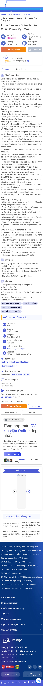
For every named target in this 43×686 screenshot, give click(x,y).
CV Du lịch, (27, 581)
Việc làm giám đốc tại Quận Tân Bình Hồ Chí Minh (11, 534)
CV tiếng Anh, (19, 547)
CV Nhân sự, (26, 562)
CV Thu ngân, (6, 585)
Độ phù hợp (21, 69)
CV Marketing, (19, 566)
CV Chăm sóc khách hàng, (31, 577)
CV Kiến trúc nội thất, (10, 577)
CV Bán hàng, (6, 566)
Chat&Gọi (37, 49)
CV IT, (17, 562)
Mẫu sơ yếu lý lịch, (24, 554)
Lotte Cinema (17, 58)
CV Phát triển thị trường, (11, 581)
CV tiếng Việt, (32, 547)
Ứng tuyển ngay (7, 397)
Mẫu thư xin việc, (8, 554)
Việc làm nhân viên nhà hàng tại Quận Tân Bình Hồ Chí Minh (31, 534)
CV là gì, (36, 554)
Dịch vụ (5, 362)
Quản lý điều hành (9, 366)
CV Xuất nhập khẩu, (19, 569)
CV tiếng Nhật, (20, 551)
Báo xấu (32, 412)
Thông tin (6, 69)
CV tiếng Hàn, (6, 551)
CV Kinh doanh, (7, 562)
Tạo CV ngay (10, 454)
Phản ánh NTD (11, 412)
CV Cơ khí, (5, 569)
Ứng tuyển (15, 49)
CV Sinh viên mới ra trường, (12, 573)
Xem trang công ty (18, 61)
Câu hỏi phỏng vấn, (9, 558)
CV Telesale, (19, 585)
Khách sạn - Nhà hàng (19, 362)
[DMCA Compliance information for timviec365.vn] (17, 667)
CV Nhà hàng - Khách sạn (22, 588)
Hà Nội (26, 374)
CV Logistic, (6, 588)
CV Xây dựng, (32, 566)
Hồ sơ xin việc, (7, 547)
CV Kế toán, (23, 558)
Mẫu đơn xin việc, (35, 551)
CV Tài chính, (31, 585)
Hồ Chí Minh (16, 374)
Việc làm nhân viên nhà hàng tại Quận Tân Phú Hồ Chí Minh (31, 525)
